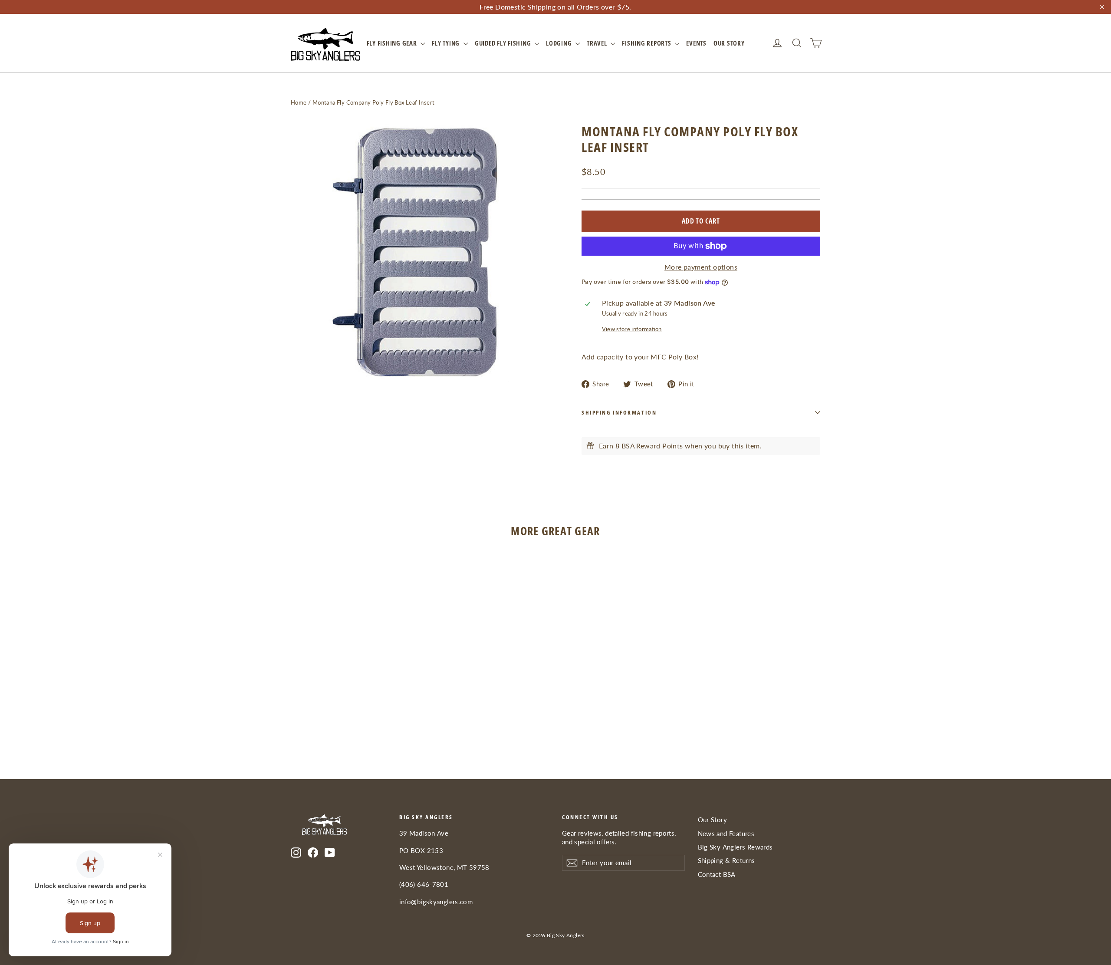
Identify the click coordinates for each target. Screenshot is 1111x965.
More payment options (700, 267)
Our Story (729, 43)
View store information (632, 329)
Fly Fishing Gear (393, 43)
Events (696, 43)
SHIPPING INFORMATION (619, 412)
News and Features (726, 833)
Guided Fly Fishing (503, 43)
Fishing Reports (647, 43)
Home (299, 102)
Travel (597, 43)
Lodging (559, 43)
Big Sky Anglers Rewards (735, 847)
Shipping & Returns (726, 860)
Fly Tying (446, 43)
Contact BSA (717, 874)
